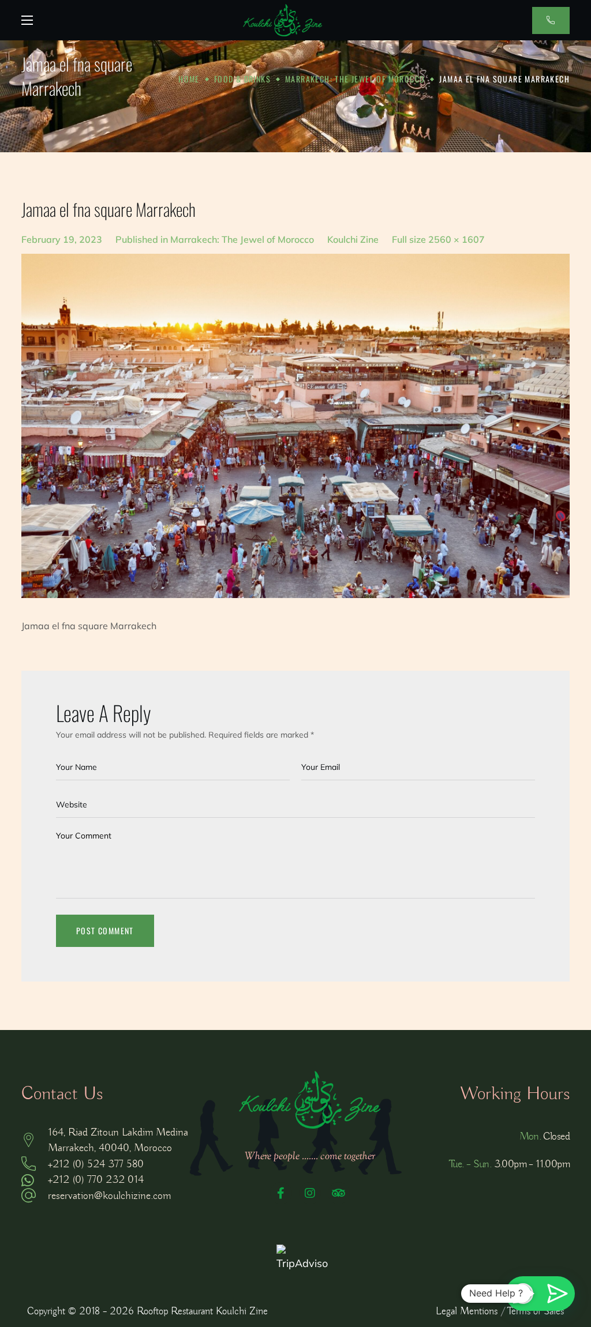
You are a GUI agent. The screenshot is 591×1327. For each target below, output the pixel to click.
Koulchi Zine (353, 239)
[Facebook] (281, 1193)
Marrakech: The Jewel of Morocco (355, 79)
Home (189, 79)
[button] (551, 20)
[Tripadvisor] (339, 1193)
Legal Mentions (467, 1311)
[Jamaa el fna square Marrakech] (295, 426)
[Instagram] (310, 1193)
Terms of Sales (535, 1311)
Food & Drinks (242, 79)
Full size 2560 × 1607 (438, 239)
